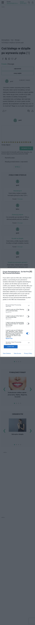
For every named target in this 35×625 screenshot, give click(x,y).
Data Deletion (7, 353)
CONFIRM (10, 346)
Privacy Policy (28, 353)
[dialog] (17, 312)
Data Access (17, 353)
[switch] (27, 310)
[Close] (31, 272)
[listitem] (17, 305)
